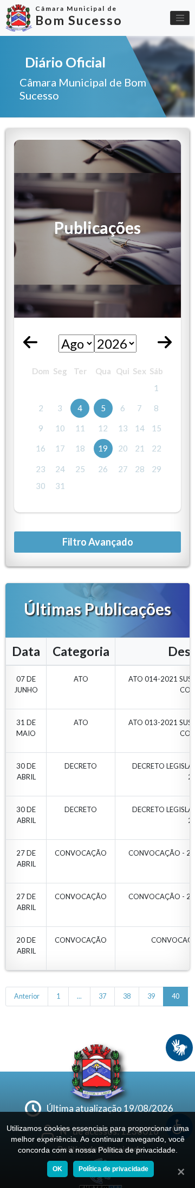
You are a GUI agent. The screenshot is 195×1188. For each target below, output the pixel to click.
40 (175, 996)
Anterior (27, 996)
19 (103, 448)
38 (127, 996)
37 (102, 996)
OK (57, 1169)
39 (151, 996)
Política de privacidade (113, 1169)
